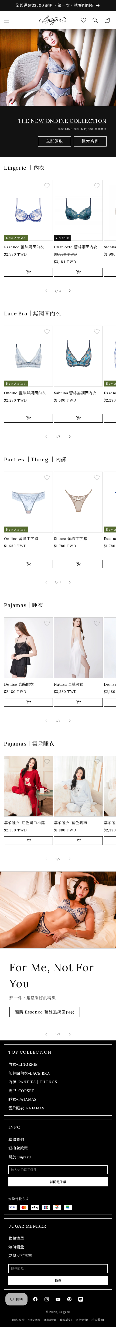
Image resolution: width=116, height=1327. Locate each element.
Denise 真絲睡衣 (19, 684)
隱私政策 (18, 1320)
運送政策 (50, 1320)
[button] (7, 20)
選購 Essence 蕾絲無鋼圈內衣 (44, 1012)
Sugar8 (64, 1312)
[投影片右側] (70, 291)
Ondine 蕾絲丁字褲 (21, 538)
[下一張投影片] (70, 1034)
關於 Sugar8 (19, 1157)
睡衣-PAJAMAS (22, 1099)
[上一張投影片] (46, 1034)
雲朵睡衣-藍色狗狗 (70, 822)
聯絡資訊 (66, 1320)
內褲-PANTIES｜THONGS (32, 1081)
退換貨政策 (18, 1148)
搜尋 (58, 1281)
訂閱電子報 (58, 1182)
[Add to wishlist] (47, 186)
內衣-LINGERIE (23, 1064)
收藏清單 (16, 1238)
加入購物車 (78, 840)
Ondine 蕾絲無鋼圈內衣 (25, 393)
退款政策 (82, 1320)
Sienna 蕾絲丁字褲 (70, 538)
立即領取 (54, 141)
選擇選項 (28, 272)
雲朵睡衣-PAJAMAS (26, 1108)
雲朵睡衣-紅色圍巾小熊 (24, 822)
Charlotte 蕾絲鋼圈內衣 (75, 247)
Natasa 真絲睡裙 (69, 684)
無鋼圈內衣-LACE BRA (29, 1073)
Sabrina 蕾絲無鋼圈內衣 (75, 393)
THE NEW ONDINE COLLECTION (62, 120)
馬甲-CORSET (21, 1090)
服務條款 (34, 1320)
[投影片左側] (46, 291)
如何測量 (16, 1247)
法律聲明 (97, 1320)
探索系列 (90, 141)
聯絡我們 (16, 1139)
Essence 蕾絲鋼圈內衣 (24, 247)
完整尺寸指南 (20, 1255)
